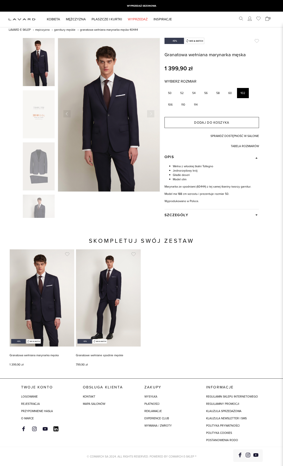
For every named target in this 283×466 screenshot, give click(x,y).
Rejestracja (30, 404)
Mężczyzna (76, 19)
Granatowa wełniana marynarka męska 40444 (109, 30)
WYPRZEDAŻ (138, 19)
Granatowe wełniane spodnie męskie (99, 355)
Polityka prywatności (222, 425)
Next (150, 113)
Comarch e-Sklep (181, 456)
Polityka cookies (219, 433)
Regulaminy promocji (222, 404)
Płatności (151, 404)
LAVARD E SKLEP (20, 30)
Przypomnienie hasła (37, 411)
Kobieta (53, 19)
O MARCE (27, 418)
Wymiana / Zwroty (158, 425)
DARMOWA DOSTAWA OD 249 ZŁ (141, 5)
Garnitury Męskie (64, 30)
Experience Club (156, 418)
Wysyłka (150, 396)
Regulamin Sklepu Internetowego (232, 396)
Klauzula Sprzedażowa (223, 411)
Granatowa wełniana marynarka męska (34, 355)
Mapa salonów (94, 404)
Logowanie (29, 396)
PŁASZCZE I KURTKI (107, 19)
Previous (67, 113)
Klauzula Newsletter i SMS (226, 418)
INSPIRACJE (163, 19)
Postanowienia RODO (222, 440)
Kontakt (89, 396)
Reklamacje (153, 411)
